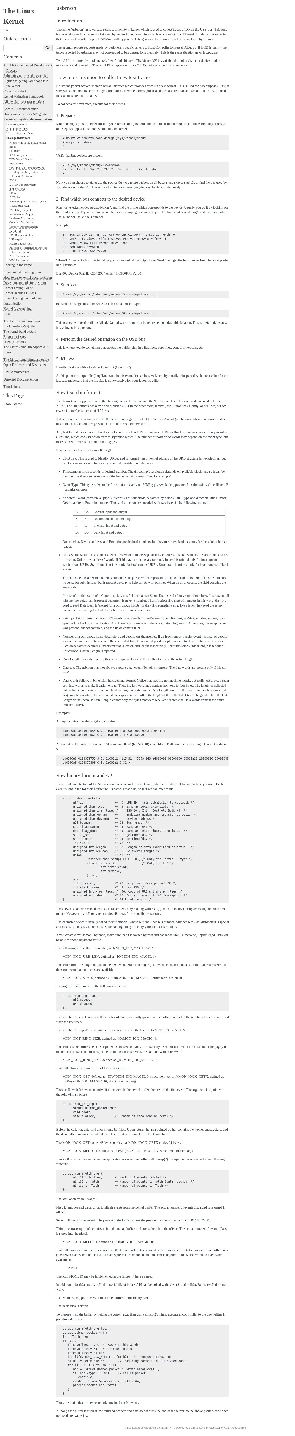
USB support (17, 239)
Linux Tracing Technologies (22, 298)
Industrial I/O (17, 188)
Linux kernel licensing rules (22, 272)
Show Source (12, 404)
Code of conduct (14, 91)
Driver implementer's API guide (25, 114)
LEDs (12, 193)
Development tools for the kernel (25, 282)
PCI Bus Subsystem (20, 243)
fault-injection (12, 303)
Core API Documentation (20, 109)
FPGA (12, 180)
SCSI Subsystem (18, 155)
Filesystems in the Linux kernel (27, 142)
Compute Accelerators (22, 222)
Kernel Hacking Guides (19, 293)
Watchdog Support (20, 210)
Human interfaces (17, 128)
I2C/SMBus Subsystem (22, 184)
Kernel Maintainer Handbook (23, 96)
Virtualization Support (22, 214)
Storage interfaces (18, 138)
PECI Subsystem (19, 256)
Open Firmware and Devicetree (24, 365)
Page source (238, 1427)
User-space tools (14, 342)
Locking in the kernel (18, 265)
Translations (11, 387)
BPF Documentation (21, 235)
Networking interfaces (19, 133)
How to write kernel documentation (27, 277)
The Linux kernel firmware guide (26, 359)
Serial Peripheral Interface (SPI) (27, 201)
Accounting (16, 163)
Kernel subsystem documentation (27, 119)
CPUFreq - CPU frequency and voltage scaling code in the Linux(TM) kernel (27, 172)
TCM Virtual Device (21, 159)
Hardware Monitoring (22, 218)
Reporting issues (14, 336)
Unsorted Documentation (20, 379)
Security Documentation (23, 226)
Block (12, 146)
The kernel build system (19, 331)
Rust (6, 314)
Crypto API (15, 230)
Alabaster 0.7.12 (219, 1427)
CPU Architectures (16, 372)
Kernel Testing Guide (18, 288)
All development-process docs (23, 101)
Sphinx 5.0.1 (197, 1427)
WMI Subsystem (19, 260)
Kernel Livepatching (17, 308)
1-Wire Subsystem (19, 205)
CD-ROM (15, 151)
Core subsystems (16, 124)
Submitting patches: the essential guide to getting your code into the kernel (25, 81)
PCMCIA (14, 197)
